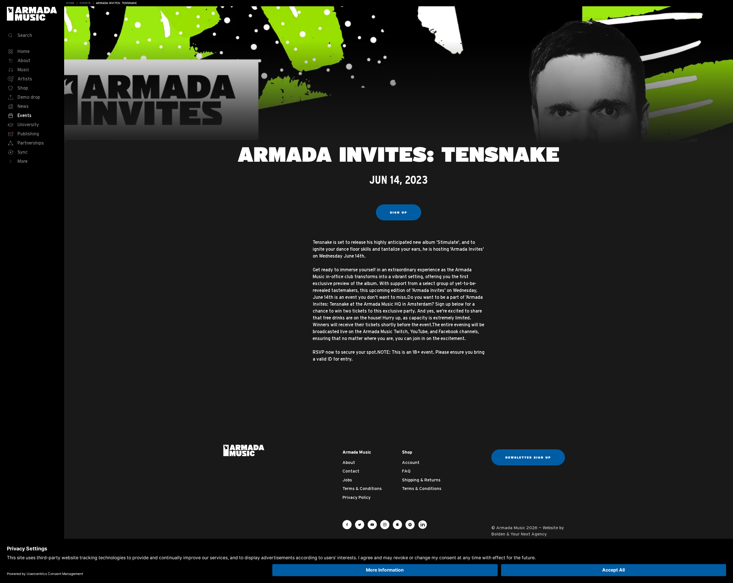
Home (70, 3)
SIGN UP (398, 212)
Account (410, 462)
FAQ (406, 471)
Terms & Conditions (362, 488)
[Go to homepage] (243, 449)
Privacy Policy (356, 497)
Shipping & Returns (421, 479)
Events (85, 3)
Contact (350, 471)
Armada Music (32, 13)
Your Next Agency (529, 533)
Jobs (347, 479)
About (348, 462)
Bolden (498, 533)
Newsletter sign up (528, 457)
